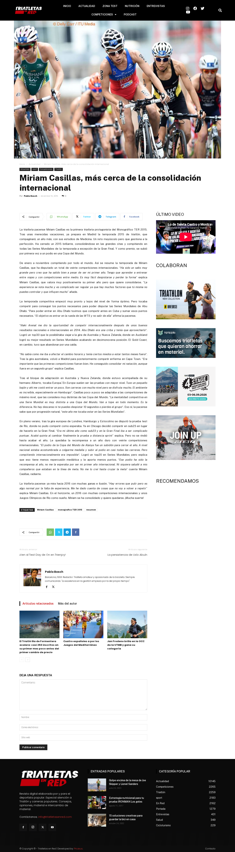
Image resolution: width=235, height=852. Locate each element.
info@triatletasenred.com (55, 817)
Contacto (210, 848)
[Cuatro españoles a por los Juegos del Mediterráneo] (83, 624)
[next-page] (27, 659)
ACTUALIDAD (86, 6)
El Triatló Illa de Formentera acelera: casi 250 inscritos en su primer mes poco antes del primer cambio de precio (39, 647)
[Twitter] (58, 532)
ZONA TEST (110, 6)
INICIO (67, 6)
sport (34, 169)
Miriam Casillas (45, 510)
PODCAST (130, 14)
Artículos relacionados (38, 603)
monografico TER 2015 (70, 510)
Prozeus (78, 848)
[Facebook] (75, 532)
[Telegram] (67, 532)
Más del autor (67, 603)
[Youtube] (52, 827)
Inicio (22, 164)
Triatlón (58, 169)
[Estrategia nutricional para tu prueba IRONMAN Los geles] (97, 802)
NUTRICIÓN (132, 6)
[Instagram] (33, 827)
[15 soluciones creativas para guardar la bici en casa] (97, 820)
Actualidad (34, 164)
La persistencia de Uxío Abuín (127, 555)
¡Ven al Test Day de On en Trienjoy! (42, 555)
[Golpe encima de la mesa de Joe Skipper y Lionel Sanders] (97, 784)
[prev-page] (21, 659)
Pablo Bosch (30, 196)
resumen (91, 510)
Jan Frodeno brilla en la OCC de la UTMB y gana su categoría (125, 645)
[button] (220, 10)
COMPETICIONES (102, 14)
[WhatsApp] (50, 532)
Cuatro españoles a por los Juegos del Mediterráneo (81, 643)
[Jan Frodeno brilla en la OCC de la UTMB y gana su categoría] (127, 624)
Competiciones (46, 169)
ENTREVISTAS (156, 6)
